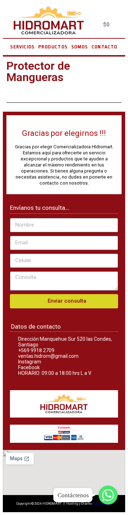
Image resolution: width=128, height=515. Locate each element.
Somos (79, 46)
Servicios (22, 46)
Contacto (105, 46)
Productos (53, 46)
